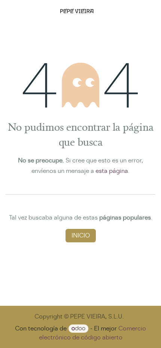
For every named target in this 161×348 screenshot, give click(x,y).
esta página (111, 170)
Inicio (81, 235)
